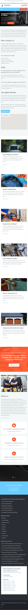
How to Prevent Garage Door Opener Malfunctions (12, 543)
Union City (4, 527)
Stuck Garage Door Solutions (7, 501)
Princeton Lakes (5, 535)
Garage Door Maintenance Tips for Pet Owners (11, 545)
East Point (4, 533)
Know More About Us (5, 418)
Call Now (3, 23)
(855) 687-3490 (24, 5)
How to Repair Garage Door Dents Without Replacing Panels (14, 554)
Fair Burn (3, 524)
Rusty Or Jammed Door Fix (7, 510)
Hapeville (3, 529)
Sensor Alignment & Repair (7, 508)
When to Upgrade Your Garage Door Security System (12, 550)
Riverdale (3, 518)
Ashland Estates (5, 520)
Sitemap (2, 604)
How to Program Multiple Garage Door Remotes (11, 548)
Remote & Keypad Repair (7, 503)
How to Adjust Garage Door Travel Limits (10, 561)
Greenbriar (4, 538)
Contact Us (13, 2)
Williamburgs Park (5, 522)
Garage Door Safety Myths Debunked (9, 552)
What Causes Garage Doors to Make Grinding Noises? (12, 563)
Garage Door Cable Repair (7, 505)
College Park (4, 531)
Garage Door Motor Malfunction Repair (9, 512)
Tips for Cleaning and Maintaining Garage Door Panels (13, 559)
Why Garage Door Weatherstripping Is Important (11, 556)
